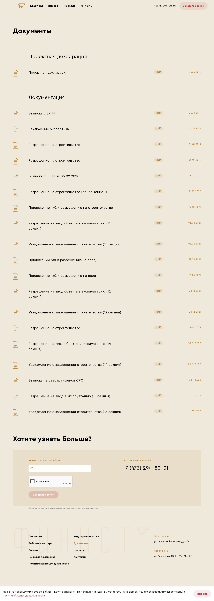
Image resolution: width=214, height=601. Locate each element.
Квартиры (36, 6)
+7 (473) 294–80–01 (164, 6)
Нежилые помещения (42, 557)
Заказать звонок (193, 6)
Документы (81, 543)
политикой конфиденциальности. (24, 595)
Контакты (86, 6)
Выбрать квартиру (40, 543)
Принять (202, 593)
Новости (79, 550)
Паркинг (53, 6)
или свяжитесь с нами (137, 460)
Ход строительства (86, 536)
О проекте (35, 536)
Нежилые (69, 6)
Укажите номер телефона (45, 460)
